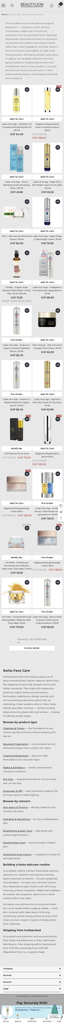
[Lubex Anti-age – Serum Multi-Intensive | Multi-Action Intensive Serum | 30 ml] (47, 593)
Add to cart (16, 119)
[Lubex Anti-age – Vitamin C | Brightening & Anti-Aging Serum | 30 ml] (17, 375)
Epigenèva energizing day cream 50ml (16, 510)
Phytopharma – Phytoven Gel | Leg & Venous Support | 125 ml (29, 1010)
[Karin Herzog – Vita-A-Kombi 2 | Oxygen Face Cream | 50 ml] (47, 321)
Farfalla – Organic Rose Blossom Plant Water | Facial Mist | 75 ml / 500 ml (17, 290)
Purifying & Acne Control (17, 854)
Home (4, 14)
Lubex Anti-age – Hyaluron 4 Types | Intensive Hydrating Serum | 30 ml (16, 348)
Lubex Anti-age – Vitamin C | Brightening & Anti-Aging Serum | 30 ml (17, 402)
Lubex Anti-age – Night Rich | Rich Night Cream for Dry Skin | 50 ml (47, 185)
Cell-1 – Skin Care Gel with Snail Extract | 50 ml (17, 237)
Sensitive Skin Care (14, 842)
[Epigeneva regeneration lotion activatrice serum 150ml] (47, 100)
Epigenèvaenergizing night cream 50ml (47, 564)
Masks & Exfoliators (14, 767)
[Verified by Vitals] (17, 1015)
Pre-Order (17, 340)
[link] (18, 1019)
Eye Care (8, 779)
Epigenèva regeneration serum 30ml (47, 455)
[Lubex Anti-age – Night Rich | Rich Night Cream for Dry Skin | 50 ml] (47, 158)
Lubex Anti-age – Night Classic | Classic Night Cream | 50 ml (47, 237)
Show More (31, 648)
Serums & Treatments (15, 744)
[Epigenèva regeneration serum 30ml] (47, 429)
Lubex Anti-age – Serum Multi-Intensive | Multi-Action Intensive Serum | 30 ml (47, 620)
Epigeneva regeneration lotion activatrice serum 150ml (47, 127)
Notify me (16, 448)
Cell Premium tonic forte (16, 453)
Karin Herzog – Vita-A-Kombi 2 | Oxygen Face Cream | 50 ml (47, 346)
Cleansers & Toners (14, 728)
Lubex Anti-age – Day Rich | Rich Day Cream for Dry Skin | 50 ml (47, 402)
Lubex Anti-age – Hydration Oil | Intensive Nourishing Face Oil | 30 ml (17, 127)
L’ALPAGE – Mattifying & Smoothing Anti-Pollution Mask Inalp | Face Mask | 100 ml (16, 565)
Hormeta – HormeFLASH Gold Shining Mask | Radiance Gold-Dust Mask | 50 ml (16, 620)
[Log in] (51, 5)
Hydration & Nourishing (16, 819)
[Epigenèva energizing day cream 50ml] (17, 484)
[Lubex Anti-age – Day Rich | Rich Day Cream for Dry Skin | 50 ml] (47, 375)
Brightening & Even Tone (17, 830)
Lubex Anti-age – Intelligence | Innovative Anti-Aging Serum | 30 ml (47, 290)
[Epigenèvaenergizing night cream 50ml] (47, 538)
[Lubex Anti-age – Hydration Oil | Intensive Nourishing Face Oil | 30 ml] (17, 100)
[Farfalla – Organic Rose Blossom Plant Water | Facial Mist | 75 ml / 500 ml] (17, 263)
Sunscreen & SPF (13, 791)
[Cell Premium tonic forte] (17, 429)
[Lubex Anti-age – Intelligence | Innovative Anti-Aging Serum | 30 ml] (47, 263)
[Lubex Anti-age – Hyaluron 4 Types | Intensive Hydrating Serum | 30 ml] (17, 321)
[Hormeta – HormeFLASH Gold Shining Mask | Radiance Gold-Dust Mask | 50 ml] (17, 593)
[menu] (3, 5)
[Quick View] (27, 89)
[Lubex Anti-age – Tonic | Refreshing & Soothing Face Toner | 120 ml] (17, 158)
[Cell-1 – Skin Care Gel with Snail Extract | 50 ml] (17, 212)
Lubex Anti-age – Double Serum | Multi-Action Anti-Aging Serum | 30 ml (47, 511)
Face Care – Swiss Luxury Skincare (27, 14)
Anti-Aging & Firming (15, 807)
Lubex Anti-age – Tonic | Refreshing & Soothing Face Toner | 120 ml (16, 185)
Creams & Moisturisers (15, 755)
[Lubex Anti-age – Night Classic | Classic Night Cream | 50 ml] (47, 212)
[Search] (12, 5)
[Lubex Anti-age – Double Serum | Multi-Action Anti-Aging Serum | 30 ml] (47, 484)
